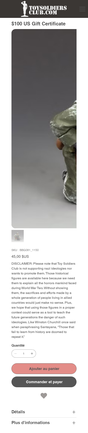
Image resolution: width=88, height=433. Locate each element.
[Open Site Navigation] (82, 9)
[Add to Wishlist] (44, 396)
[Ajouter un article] (32, 353)
